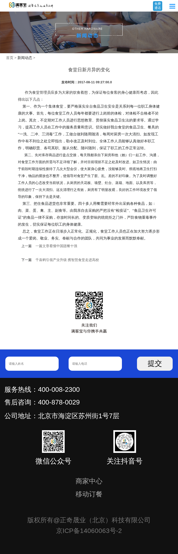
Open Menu (172, 6)
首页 (9, 58)
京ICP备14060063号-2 (89, 530)
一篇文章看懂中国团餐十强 (56, 246)
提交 (155, 363)
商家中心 (89, 481)
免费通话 (157, 6)
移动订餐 (89, 494)
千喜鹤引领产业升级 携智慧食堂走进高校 (67, 260)
